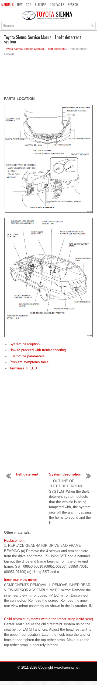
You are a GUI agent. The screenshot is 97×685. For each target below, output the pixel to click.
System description (24, 344)
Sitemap (40, 4)
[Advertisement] (48, 77)
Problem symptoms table (28, 362)
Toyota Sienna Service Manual (24, 48)
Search (73, 4)
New (20, 4)
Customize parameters (27, 356)
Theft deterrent (55, 48)
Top (29, 4)
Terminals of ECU (23, 368)
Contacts (57, 4)
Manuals (7, 4)
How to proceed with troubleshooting (37, 350)
